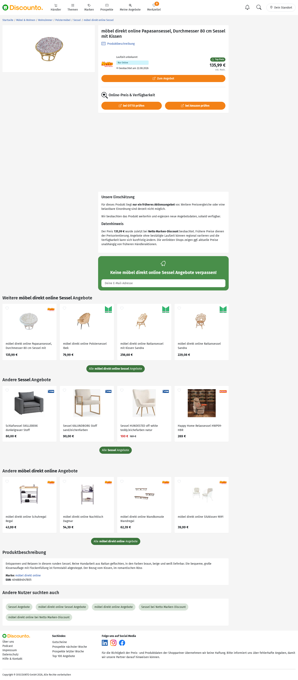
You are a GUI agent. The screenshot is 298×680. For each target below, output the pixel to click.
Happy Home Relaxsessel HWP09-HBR (200, 428)
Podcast (7, 646)
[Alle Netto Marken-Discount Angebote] (107, 64)
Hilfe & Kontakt (12, 659)
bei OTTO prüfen (133, 105)
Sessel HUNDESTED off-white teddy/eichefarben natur (139, 428)
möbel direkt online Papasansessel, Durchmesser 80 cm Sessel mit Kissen (29, 346)
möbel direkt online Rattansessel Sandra (199, 346)
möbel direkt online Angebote (113, 607)
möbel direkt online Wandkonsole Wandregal (142, 519)
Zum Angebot (165, 78)
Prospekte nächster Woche (69, 647)
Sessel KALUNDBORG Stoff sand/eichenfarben (80, 428)
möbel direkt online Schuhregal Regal (26, 519)
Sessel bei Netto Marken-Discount (163, 607)
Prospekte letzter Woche (68, 651)
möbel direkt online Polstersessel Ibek (85, 346)
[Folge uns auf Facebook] (122, 642)
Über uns (8, 641)
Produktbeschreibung (120, 43)
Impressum (9, 650)
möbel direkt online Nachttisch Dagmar (83, 519)
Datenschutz (10, 654)
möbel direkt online (28, 575)
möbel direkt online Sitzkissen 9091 (200, 517)
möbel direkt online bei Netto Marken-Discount (39, 617)
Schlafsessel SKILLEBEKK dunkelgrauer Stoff (22, 428)
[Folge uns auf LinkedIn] (105, 642)
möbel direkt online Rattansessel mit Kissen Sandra (141, 346)
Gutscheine (59, 642)
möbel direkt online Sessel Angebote (62, 607)
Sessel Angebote (19, 607)
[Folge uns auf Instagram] (113, 642)
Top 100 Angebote (63, 656)
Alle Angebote (115, 368)
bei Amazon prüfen (197, 105)
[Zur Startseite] (24, 7)
